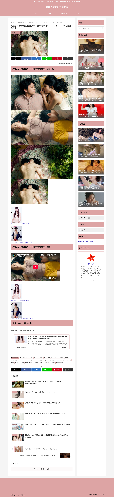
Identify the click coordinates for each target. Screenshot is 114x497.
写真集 (69, 360)
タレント (62, 357)
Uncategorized (15, 357)
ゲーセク (91, 264)
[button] (68, 58)
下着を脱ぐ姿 (51, 360)
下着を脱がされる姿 (42, 360)
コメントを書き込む (42, 469)
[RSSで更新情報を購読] (93, 281)
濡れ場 (18, 362)
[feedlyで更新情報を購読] (91, 281)
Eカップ (31, 357)
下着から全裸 (32, 360)
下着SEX (25, 360)
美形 (31, 362)
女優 (13, 362)
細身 (23, 362)
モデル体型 (14, 360)
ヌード (67, 357)
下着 (20, 360)
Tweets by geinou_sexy (85, 241)
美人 (27, 362)
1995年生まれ (24, 357)
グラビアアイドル (39, 357)
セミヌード (55, 357)
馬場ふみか (47, 362)
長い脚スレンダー (38, 362)
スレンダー (48, 357)
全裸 (58, 360)
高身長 (53, 362)
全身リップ (63, 360)
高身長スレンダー (61, 362)
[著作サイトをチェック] (89, 281)
